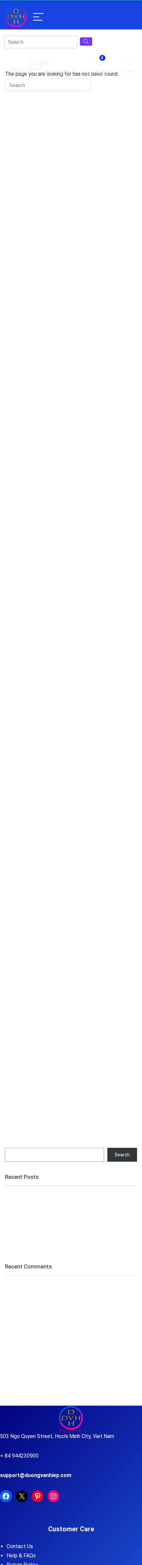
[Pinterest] (38, 1496)
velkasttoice (18, 1324)
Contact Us (20, 1546)
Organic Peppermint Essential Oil (40, 1205)
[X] (22, 1496)
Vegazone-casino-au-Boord (35, 1287)
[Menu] (38, 17)
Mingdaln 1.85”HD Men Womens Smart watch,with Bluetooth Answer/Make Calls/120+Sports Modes (71, 1233)
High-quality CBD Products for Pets (88, 1310)
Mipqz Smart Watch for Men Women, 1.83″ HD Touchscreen (70, 1245)
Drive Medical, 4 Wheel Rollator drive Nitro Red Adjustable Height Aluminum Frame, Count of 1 (67, 1218)
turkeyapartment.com (29, 1338)
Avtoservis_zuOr (23, 1310)
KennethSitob (20, 1360)
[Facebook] (6, 1496)
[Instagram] (53, 1496)
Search (12, 1145)
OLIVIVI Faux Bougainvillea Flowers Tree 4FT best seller (65, 1196)
